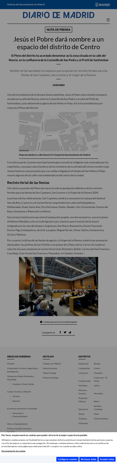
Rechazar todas (88, 459)
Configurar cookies (67, 459)
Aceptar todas (107, 459)
